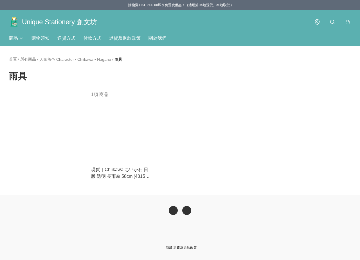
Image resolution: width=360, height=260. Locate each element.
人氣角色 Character (56, 59)
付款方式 (92, 38)
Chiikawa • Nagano (94, 59)
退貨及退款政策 (125, 38)
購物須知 (41, 38)
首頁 (13, 59)
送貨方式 (66, 38)
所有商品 (28, 59)
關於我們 (157, 38)
